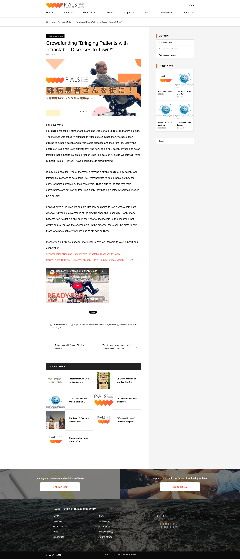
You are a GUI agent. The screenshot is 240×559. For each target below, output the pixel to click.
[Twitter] (50, 555)
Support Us (128, 12)
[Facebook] (46, 555)
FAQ (147, 12)
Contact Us (188, 12)
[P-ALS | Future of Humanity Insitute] (65, 5)
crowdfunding (113, 325)
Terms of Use (105, 537)
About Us (68, 12)
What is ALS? (90, 12)
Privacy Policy (106, 531)
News (110, 12)
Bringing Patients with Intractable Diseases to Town (91, 325)
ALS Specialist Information (169, 49)
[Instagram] (53, 555)
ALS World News (165, 43)
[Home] (47, 22)
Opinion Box (166, 12)
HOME (49, 12)
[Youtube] (58, 555)
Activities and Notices (55, 36)
